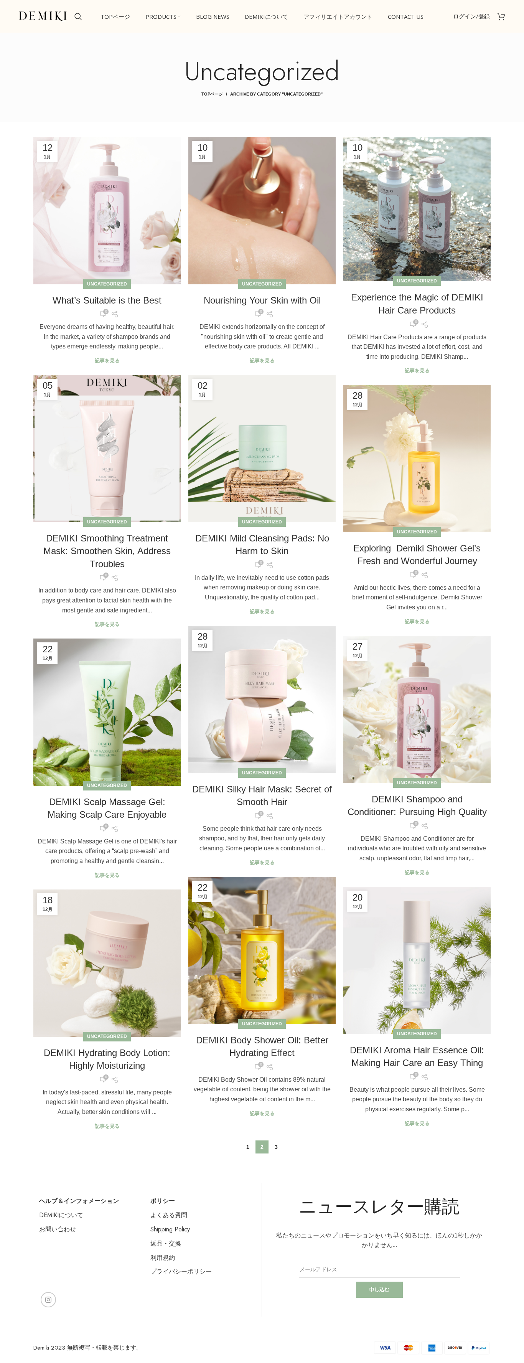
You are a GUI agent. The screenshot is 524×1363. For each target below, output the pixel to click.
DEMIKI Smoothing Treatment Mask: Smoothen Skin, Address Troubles (107, 551)
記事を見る (107, 360)
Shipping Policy (170, 1229)
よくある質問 (168, 1215)
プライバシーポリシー (181, 1271)
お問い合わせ (57, 1229)
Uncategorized (107, 284)
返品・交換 (165, 1243)
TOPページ (212, 94)
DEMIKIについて (61, 1215)
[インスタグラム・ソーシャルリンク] (48, 1299)
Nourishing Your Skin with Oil (262, 300)
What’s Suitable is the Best (107, 300)
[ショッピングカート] (501, 16)
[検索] (78, 16)
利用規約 (162, 1257)
